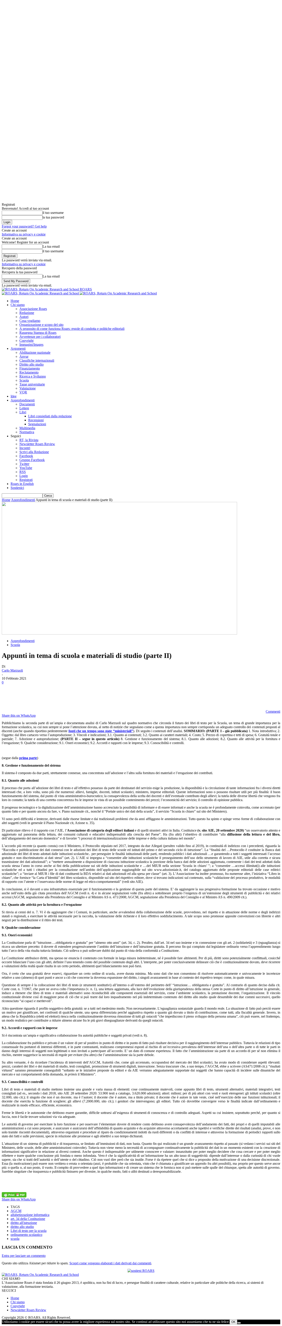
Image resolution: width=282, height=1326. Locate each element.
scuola (15, 1239)
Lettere (24, 408)
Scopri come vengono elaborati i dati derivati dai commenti (110, 1263)
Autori (23, 317)
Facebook (26, 456)
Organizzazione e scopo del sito (41, 325)
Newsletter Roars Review (37, 444)
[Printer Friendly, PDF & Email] (14, 1194)
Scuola (24, 380)
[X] (25, 696)
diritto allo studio (22, 1227)
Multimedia (27, 428)
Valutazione (27, 388)
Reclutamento (29, 372)
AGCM (16, 1211)
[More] (88, 696)
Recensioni (36, 420)
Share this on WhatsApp (19, 715)
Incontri (24, 448)
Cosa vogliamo (29, 321)
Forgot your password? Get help (24, 226)
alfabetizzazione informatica (30, 1215)
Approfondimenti (23, 400)
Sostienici (17, 488)
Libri (22, 412)
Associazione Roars (33, 309)
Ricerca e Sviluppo (32, 376)
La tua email (51, 246)
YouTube (25, 468)
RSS (22, 472)
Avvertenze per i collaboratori (40, 336)
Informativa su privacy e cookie (24, 234)
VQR (23, 392)
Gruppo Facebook (32, 460)
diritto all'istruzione (24, 1223)
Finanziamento (29, 368)
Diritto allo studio (31, 364)
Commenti (273, 711)
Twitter (24, 464)
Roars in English (22, 484)
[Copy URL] (72, 696)
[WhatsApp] (56, 696)
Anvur (23, 356)
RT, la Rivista (28, 440)
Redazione (26, 313)
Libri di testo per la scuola (28, 1231)
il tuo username (53, 213)
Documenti (27, 404)
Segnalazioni (37, 424)
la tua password (53, 217)
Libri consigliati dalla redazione (50, 416)
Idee (14, 396)
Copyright (26, 340)
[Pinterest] (40, 696)
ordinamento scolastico (26, 1235)
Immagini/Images (31, 344)
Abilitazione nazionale (34, 352)
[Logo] (41, 293)
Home (15, 301)
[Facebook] (9, 696)
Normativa (26, 432)
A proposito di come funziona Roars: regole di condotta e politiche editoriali (71, 329)
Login (23, 476)
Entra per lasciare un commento (24, 1256)
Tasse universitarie (32, 384)
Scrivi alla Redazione (34, 452)
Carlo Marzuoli (12, 670)
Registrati (26, 480)
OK (233, 1322)
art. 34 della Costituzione (28, 1219)
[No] (239, 1323)
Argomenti (18, 348)
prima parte (28, 758)
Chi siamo (18, 305)
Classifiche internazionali (36, 360)
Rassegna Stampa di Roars (37, 332)
